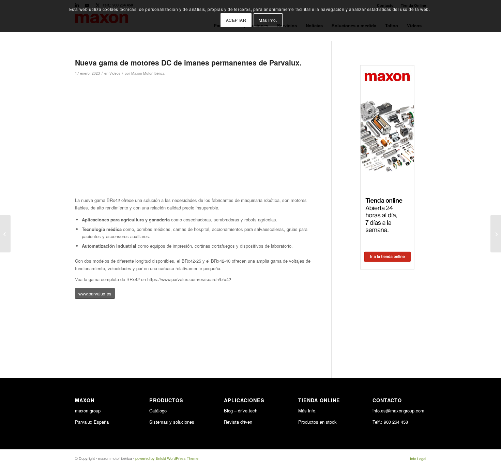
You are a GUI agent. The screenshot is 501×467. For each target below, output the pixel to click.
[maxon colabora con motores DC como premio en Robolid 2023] (495, 233)
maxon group (88, 410)
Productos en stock (317, 422)
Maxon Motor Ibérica (148, 73)
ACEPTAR (236, 20)
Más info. (307, 410)
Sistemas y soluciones (171, 422)
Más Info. (268, 20)
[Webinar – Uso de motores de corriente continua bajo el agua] (5, 233)
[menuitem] (416, 458)
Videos (114, 73)
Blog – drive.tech (240, 410)
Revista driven (238, 422)
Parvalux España (92, 422)
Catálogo (158, 410)
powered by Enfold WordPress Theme (166, 458)
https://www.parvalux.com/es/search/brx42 (189, 279)
